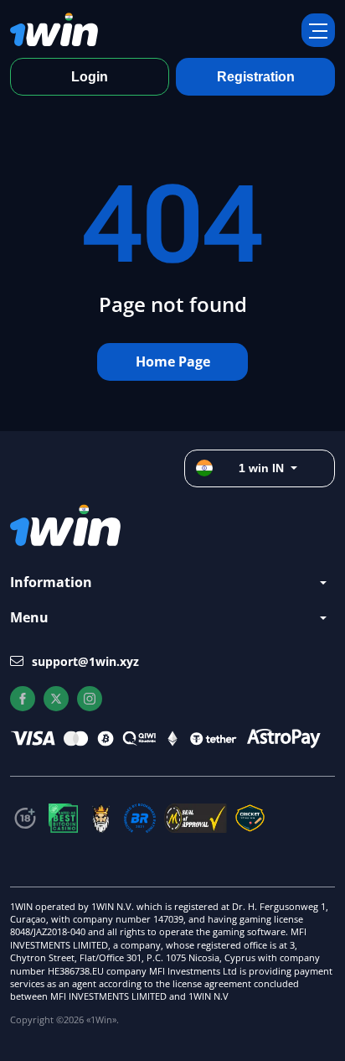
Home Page (173, 361)
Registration (256, 77)
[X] (56, 698)
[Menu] (318, 30)
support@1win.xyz (85, 661)
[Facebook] (22, 698)
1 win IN (261, 468)
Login (89, 77)
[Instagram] (89, 698)
